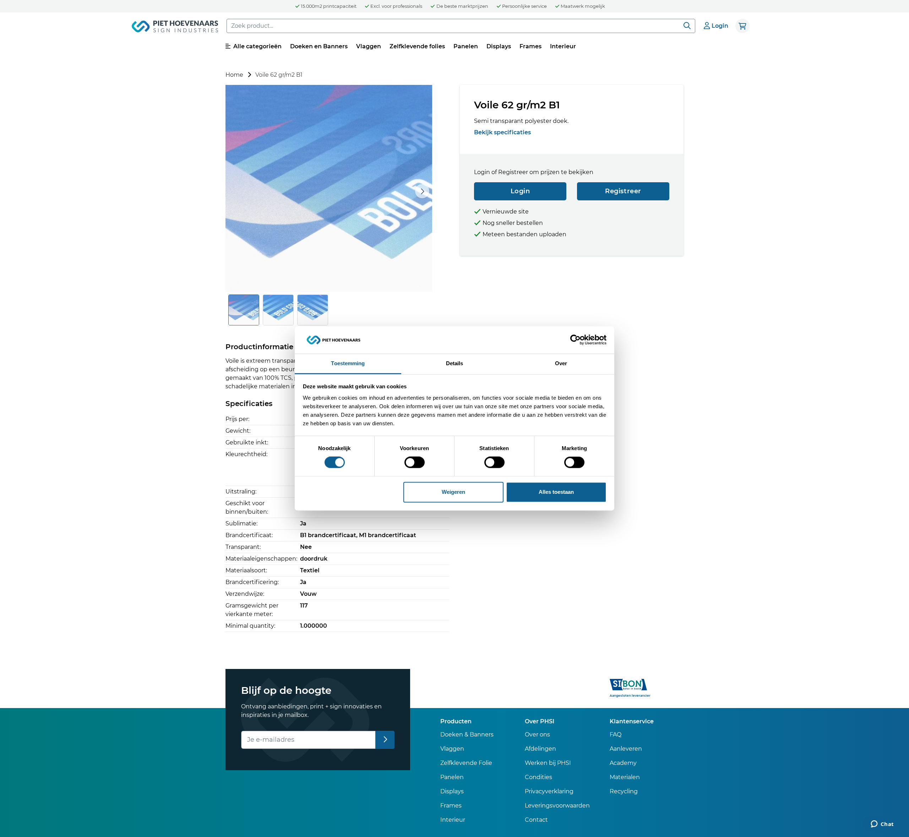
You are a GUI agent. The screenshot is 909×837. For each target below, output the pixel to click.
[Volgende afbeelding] (422, 191)
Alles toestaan (556, 492)
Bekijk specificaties (502, 132)
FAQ (615, 734)
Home (234, 74)
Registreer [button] (623, 191)
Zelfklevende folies (417, 46)
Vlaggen (368, 46)
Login (520, 191)
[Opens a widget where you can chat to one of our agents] (882, 824)
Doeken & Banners (467, 734)
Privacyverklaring (549, 791)
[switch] (414, 462)
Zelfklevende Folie (466, 763)
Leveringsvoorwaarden (557, 805)
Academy (623, 763)
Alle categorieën (257, 46)
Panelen (465, 46)
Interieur (563, 46)
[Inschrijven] (385, 740)
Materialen (625, 777)
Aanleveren (626, 748)
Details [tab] (454, 363)
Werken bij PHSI (548, 763)
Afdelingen (540, 748)
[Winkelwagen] (742, 26)
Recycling (624, 791)
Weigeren (453, 492)
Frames (530, 46)
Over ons (537, 734)
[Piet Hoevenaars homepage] (175, 28)
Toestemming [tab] (348, 363)
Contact (536, 819)
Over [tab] (561, 363)
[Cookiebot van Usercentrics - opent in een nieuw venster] (575, 340)
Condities (538, 777)
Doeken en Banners (319, 46)
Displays (498, 46)
